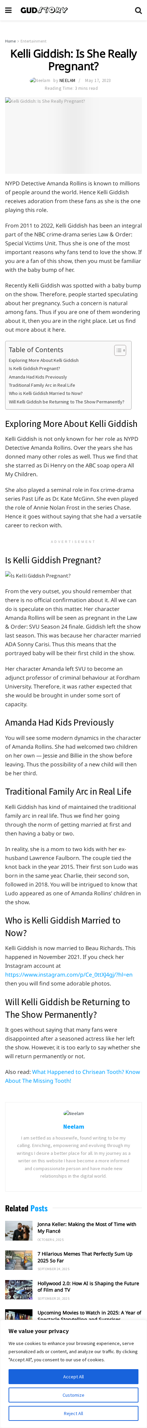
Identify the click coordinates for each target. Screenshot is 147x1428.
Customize (73, 1395)
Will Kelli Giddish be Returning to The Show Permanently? (66, 402)
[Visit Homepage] (73, 10)
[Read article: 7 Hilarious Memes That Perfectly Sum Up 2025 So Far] (18, 1260)
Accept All (73, 1377)
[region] (73, 1374)
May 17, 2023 (97, 80)
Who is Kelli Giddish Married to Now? (46, 393)
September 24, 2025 (53, 1269)
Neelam (67, 80)
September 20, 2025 (53, 1298)
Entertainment (33, 41)
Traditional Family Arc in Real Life (42, 385)
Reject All (73, 1413)
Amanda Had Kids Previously (38, 377)
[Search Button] (138, 10)
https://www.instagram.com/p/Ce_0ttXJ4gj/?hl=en (69, 974)
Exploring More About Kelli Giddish (44, 360)
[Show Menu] (8, 10)
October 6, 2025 (51, 1240)
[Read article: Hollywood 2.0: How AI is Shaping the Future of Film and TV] (18, 1289)
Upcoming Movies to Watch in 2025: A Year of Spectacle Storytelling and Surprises (89, 1316)
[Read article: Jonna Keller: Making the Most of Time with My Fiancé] (18, 1230)
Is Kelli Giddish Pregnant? (34, 368)
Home (10, 41)
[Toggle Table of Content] (116, 350)
